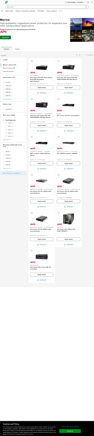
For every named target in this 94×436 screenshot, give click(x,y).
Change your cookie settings (70, 426)
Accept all (70, 431)
